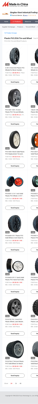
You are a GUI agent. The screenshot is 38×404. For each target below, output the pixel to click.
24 (11, 383)
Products (18, 21)
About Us (28, 21)
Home (6, 21)
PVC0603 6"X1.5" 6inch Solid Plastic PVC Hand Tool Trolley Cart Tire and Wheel (14, 279)
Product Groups (11, 33)
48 (20, 383)
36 (16, 383)
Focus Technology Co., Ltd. (27, 395)
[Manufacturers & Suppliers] (15, 4)
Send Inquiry (15, 82)
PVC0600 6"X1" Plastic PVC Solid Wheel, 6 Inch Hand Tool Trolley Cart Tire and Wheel (14, 238)
